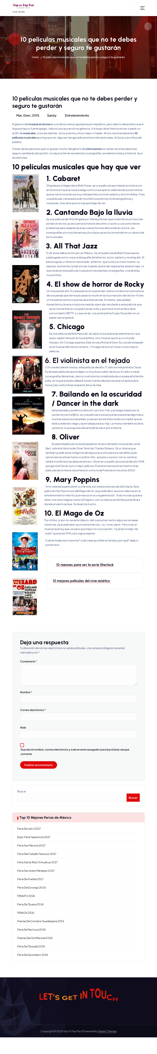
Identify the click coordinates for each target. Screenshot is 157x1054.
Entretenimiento (77, 115)
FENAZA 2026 (25, 912)
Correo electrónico (33, 710)
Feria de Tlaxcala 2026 (31, 946)
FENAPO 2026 (26, 895)
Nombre (26, 692)
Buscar (21, 791)
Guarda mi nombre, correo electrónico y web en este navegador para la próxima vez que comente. (74, 751)
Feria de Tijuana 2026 (30, 904)
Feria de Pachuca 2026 (31, 929)
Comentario (28, 661)
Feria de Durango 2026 (31, 887)
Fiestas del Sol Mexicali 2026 (35, 938)
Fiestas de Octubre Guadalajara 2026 (40, 921)
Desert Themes (107, 1031)
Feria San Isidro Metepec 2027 (36, 870)
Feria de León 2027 (29, 828)
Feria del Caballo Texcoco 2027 (36, 853)
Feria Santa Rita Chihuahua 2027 (37, 862)
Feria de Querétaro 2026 (32, 954)
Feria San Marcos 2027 (31, 845)
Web (23, 727)
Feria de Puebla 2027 (30, 879)
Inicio (35, 57)
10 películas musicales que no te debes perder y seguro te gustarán (84, 57)
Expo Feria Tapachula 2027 (33, 837)
